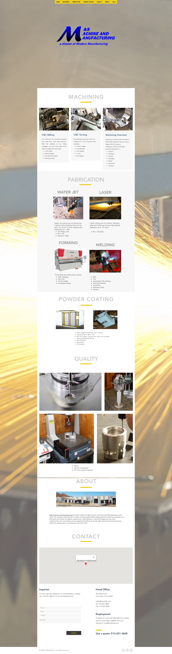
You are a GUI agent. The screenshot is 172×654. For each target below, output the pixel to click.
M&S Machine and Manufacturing (60, 515)
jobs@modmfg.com (111, 623)
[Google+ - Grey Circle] (131, 650)
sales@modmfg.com (103, 601)
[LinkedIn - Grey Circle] (127, 650)
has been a (76, 515)
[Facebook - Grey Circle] (123, 650)
